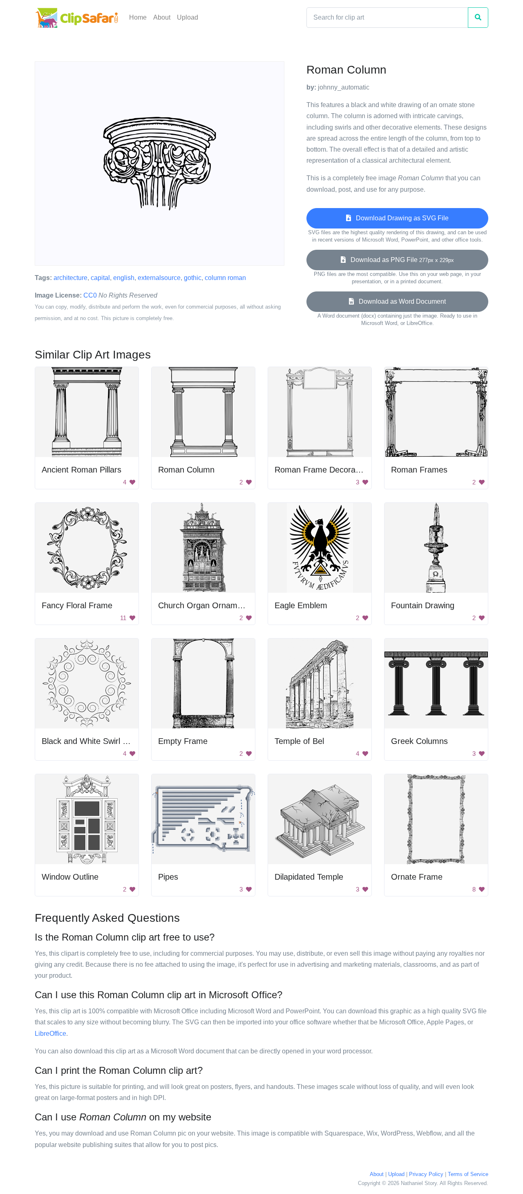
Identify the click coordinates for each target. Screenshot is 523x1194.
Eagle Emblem (301, 605)
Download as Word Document (400, 301)
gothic (192, 277)
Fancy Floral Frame (77, 605)
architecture (70, 277)
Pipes (168, 876)
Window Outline (70, 876)
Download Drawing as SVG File (400, 218)
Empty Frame (183, 741)
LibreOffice (50, 1033)
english (123, 277)
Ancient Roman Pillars (81, 469)
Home (138, 17)
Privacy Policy (426, 1174)
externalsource (159, 277)
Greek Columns (419, 741)
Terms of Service (468, 1174)
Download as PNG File (400, 259)
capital (100, 277)
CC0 (90, 295)
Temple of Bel (299, 741)
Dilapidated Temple (309, 876)
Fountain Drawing (422, 605)
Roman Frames (419, 469)
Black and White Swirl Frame (94, 741)
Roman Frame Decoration (322, 469)
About (161, 17)
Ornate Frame (417, 876)
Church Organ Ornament (203, 605)
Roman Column (186, 469)
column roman (225, 277)
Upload (187, 17)
